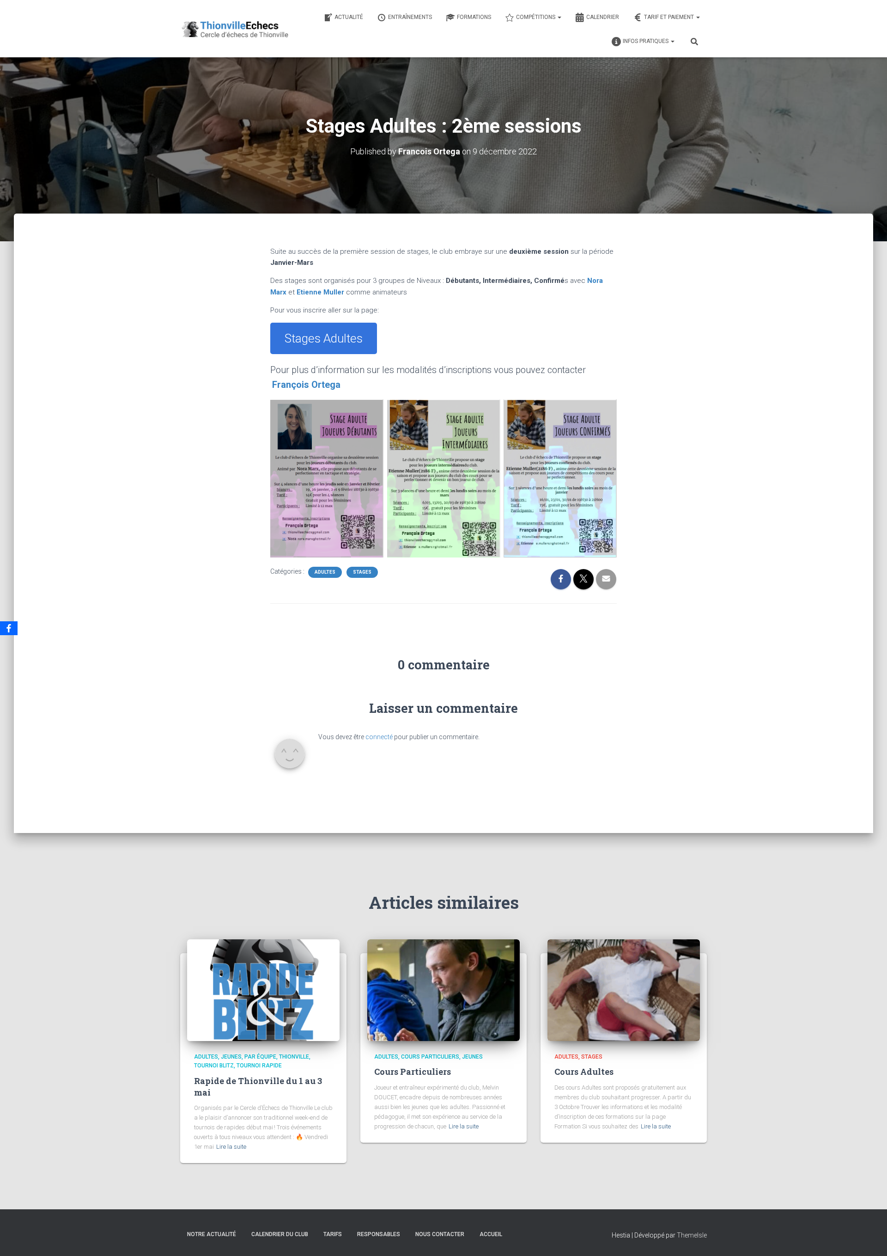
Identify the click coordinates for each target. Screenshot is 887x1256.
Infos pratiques (646, 41)
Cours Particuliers (430, 1057)
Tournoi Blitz (214, 1065)
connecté (379, 737)
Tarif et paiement (669, 17)
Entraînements (410, 17)
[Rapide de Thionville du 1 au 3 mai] (263, 989)
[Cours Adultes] (623, 989)
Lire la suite (231, 1146)
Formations (474, 17)
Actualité (348, 17)
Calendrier (602, 17)
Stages (362, 572)
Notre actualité (211, 1234)
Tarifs (332, 1234)
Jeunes (231, 1057)
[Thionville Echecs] (234, 28)
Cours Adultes (584, 1071)
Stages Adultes (324, 338)
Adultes (325, 572)
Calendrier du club (279, 1234)
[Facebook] (9, 628)
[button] (559, 17)
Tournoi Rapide (259, 1065)
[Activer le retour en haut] (869, 1237)
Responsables (378, 1234)
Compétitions (536, 17)
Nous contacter (439, 1234)
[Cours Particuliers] (443, 989)
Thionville (294, 1057)
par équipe (260, 1057)
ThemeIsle (692, 1235)
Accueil (491, 1234)
